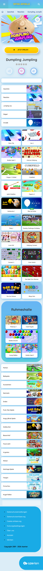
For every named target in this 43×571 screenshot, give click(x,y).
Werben (10, 540)
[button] (39, 4)
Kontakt (10, 535)
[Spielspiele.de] (2, 12)
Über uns (10, 530)
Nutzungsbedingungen (16, 526)
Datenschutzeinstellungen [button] (17, 512)
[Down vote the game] (21, 71)
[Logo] (21, 4)
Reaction (20, 12)
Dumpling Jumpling (35, 12)
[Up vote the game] (34, 71)
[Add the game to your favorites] (37, 19)
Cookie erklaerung (14, 521)
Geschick (10, 12)
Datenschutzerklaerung (16, 517)
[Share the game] (9, 71)
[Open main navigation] (4, 4)
